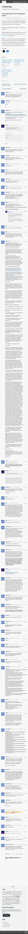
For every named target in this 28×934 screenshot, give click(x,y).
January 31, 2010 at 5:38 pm (16, 651)
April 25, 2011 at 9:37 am (11, 810)
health (6, 897)
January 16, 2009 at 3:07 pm (16, 155)
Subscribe (6, 915)
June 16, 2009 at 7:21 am (12, 496)
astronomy (17, 891)
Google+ (13, 886)
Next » (21, 854)
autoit (21, 891)
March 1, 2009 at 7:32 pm (14, 202)
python (14, 899)
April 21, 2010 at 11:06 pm (15, 666)
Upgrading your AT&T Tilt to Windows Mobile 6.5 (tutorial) (19, 61)
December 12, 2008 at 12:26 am (15, 92)
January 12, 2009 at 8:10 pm (16, 100)
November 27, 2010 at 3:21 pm (16, 769)
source (3, 903)
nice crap (16, 857)
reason (12, 900)
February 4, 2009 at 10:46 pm (14, 186)
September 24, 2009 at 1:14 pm (17, 526)
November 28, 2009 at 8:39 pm (17, 549)
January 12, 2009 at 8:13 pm (16, 110)
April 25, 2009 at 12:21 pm (13, 470)
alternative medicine (7, 891)
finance (6, 896)
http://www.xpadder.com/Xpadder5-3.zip (13, 269)
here (6, 29)
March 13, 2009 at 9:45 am (12, 225)
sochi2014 (13, 902)
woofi (6, 904)
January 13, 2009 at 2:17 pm (14, 125)
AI (2, 891)
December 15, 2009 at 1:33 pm (17, 604)
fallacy (3, 896)
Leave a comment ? (7, 88)
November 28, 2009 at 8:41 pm (14, 568)
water (3, 904)
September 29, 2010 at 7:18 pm (15, 712)
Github (11, 896)
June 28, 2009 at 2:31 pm (12, 503)
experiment (20, 894)
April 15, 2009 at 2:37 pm (14, 231)
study (11, 903)
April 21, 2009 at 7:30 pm (14, 241)
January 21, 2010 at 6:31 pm (14, 644)
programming (9, 899)
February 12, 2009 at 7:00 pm (16, 192)
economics (11, 894)
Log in (5, 921)
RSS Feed (11, 886)
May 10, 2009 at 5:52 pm (15, 487)
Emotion (15, 894)
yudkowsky (9, 904)
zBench (20, 931)
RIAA (15, 900)
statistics (7, 903)
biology (9, 893)
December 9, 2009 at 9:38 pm (17, 595)
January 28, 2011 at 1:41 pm (16, 793)
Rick (6, 503)
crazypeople (18, 893)
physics (3, 899)
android (13, 891)
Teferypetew (7, 729)
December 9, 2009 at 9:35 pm (17, 577)
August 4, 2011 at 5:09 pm (13, 831)
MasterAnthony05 (9, 844)
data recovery (5, 894)
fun (9, 896)
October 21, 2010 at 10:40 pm (17, 729)
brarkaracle (7, 666)
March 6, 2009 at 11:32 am (16, 212)
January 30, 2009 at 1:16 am (13, 169)
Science (18, 900)
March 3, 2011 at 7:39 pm (16, 800)
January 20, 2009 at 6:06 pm (14, 163)
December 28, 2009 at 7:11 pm (17, 621)
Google (16, 896)
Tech (4, 80)
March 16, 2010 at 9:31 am (13, 659)
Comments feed (7, 924)
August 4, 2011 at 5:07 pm (16, 825)
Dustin (9, 17)
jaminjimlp (7, 769)
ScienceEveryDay (6, 902)
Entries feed (6, 923)
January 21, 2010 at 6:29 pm (14, 638)
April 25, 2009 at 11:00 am (12, 460)
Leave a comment (20, 19)
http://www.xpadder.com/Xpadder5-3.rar (13, 270)
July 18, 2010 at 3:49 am (13, 699)
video (19, 903)
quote (18, 899)
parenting (17, 897)
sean (6, 460)
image (9, 897)
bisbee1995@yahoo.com (10, 198)
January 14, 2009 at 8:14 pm (16, 147)
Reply (25, 93)
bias (7, 893)
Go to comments (11, 19)
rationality (4, 900)
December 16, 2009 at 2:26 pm (15, 615)
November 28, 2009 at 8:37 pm (17, 541)
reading (8, 900)
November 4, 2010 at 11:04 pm (16, 756)
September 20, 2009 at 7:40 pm (14, 520)
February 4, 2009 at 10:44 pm (17, 179)
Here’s (9, 483)
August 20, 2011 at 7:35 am (13, 837)
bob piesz (7, 241)
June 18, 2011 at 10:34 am (14, 817)
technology (14, 903)
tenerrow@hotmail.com (10, 530)
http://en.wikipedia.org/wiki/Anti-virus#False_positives (11, 573)
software (17, 902)
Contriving (7, 6)
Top (26, 932)
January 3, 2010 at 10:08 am (16, 630)
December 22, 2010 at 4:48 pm (17, 783)
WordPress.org (7, 926)
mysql (14, 897)
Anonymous (7, 526)
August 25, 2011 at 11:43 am (18, 844)
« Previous (7, 854)
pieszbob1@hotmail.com (10, 276)
